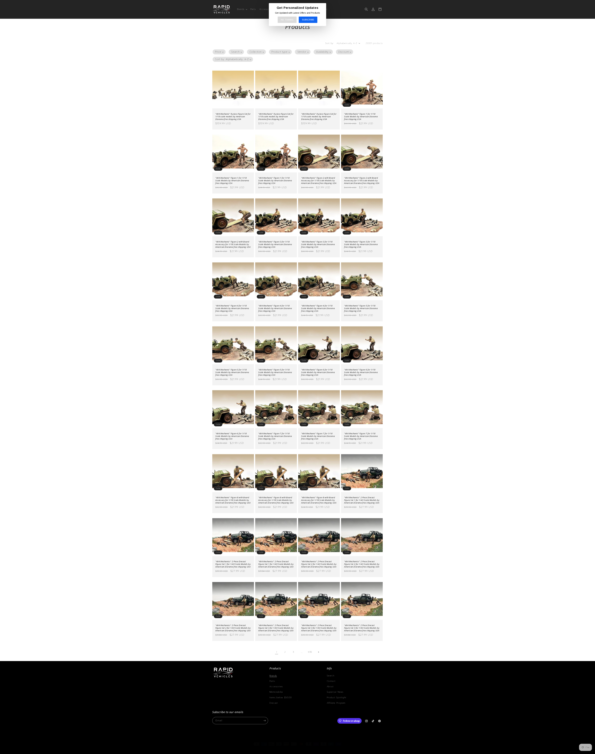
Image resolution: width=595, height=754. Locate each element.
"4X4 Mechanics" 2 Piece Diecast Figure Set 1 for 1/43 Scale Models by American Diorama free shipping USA (361, 500)
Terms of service (274, 749)
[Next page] (318, 652)
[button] (242, 9)
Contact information (311, 749)
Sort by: (329, 43)
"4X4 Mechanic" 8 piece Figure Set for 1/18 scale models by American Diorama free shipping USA (233, 117)
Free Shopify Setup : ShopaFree (336, 750)
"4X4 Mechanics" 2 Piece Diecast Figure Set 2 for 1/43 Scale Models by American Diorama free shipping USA (318, 564)
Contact (331, 681)
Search (330, 675)
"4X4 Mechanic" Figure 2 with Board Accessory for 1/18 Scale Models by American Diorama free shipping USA (318, 181)
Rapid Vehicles (226, 750)
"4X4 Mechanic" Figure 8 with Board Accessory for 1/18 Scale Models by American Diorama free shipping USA (232, 500)
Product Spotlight (336, 697)
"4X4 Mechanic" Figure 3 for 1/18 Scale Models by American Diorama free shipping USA (275, 244)
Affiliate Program (336, 703)
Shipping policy (292, 749)
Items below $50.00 (280, 697)
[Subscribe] (264, 720)
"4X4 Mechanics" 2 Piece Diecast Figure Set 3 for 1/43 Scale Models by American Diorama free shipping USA (275, 628)
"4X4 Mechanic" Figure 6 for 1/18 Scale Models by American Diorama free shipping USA (318, 372)
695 (310, 652)
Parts (272, 681)
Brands (273, 675)
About (330, 686)
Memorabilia (276, 692)
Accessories (276, 686)
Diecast (273, 703)
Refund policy (258, 749)
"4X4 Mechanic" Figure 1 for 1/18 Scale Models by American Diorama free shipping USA (361, 117)
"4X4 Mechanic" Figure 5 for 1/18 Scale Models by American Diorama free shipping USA (361, 308)
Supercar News (335, 692)
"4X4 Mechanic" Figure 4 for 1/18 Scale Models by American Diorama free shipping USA (232, 308)
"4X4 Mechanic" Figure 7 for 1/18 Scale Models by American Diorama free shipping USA (275, 436)
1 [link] (276, 652)
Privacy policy (243, 749)
